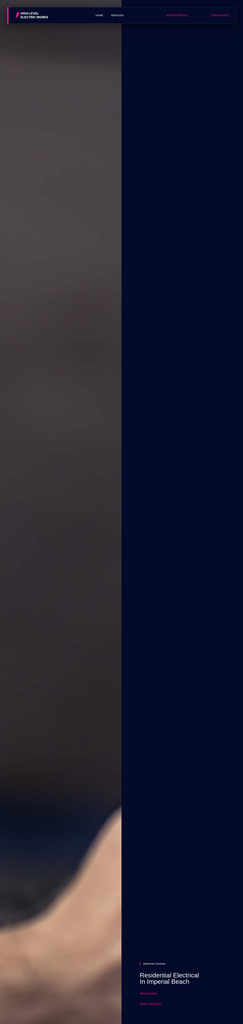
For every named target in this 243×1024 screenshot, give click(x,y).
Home (99, 15)
